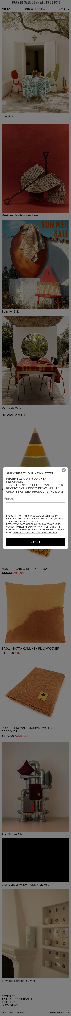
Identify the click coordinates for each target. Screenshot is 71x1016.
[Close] (65, 470)
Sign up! (36, 541)
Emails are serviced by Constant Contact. (35, 532)
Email (10, 499)
